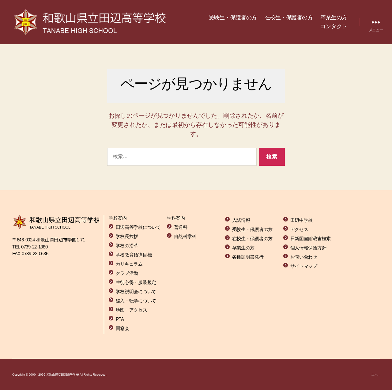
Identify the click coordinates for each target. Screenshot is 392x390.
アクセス (299, 229)
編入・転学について (136, 300)
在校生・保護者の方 (289, 17)
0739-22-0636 (35, 253)
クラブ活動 (127, 273)
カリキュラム (129, 264)
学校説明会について (136, 291)
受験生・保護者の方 (233, 17)
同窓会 (122, 328)
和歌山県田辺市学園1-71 (60, 239)
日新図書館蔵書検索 (310, 238)
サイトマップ (303, 266)
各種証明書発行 (248, 256)
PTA (120, 319)
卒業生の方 (333, 17)
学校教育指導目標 (134, 254)
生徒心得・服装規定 (136, 282)
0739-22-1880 (34, 246)
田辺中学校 (301, 220)
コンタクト (333, 26)
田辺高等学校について (138, 227)
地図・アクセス (131, 309)
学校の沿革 (127, 245)
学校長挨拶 (127, 236)
